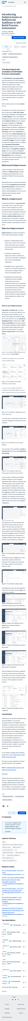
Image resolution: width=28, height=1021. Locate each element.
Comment (7, 831)
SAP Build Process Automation (15, 54)
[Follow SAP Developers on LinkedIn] (18, 999)
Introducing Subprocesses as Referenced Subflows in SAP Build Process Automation (12, 21)
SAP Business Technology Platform (10, 57)
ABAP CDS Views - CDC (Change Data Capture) (12, 844)
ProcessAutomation (19, 796)
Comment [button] (22, 812)
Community (11, 2)
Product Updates (6, 62)
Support (21, 1013)
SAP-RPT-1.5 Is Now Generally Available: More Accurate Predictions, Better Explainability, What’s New (13, 880)
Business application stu (8, 857)
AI (15, 850)
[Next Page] (15, 862)
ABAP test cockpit (6, 847)
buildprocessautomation (8, 796)
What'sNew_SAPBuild (7, 799)
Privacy (7, 1004)
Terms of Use (21, 1004)
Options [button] (12, 40)
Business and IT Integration (13, 855)
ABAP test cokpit (16, 847)
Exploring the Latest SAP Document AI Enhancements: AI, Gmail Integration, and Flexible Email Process (13, 910)
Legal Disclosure (21, 1008)
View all (4, 991)
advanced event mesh (7, 850)
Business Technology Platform (9, 860)
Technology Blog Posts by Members (13, 883)
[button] (8, 49)
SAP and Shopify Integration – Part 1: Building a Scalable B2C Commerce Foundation (12, 899)
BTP (3, 855)
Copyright (7, 1008)
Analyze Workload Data (8, 852)
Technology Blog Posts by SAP (9, 6)
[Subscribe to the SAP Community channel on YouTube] (15, 999)
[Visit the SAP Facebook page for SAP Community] (9, 999)
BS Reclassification (20, 852)
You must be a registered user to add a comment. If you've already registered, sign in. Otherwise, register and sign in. (13, 825)
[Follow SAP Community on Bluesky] (12, 999)
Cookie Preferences (7, 1017)
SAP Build (5, 54)
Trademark (7, 1013)
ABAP (4, 842)
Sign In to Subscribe (18, 37)
